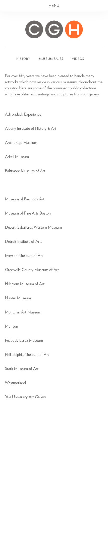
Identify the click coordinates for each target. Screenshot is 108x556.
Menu (54, 6)
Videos (78, 58)
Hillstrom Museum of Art (24, 284)
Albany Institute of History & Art (30, 128)
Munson (11, 326)
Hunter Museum (18, 298)
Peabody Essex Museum (24, 340)
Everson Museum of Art (24, 256)
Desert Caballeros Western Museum (34, 227)
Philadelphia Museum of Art (27, 355)
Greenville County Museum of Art (32, 270)
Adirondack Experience (23, 114)
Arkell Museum (17, 157)
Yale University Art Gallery (25, 397)
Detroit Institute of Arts (23, 242)
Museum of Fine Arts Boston (28, 213)
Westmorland (15, 383)
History (23, 58)
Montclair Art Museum (23, 312)
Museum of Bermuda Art (24, 199)
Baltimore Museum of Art (25, 171)
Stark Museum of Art (21, 369)
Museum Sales (51, 58)
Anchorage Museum (21, 143)
